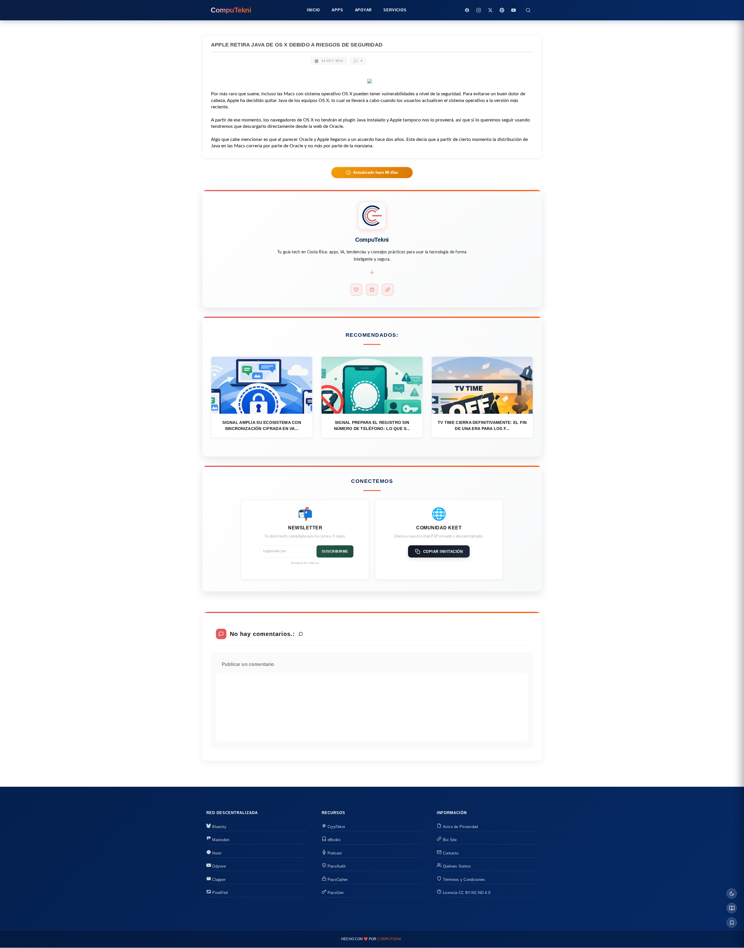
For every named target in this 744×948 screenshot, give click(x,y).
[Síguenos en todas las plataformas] (388, 290)
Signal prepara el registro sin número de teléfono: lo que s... (372, 425)
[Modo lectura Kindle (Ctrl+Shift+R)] (732, 908)
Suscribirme (335, 551)
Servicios (394, 10)
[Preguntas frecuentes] (372, 290)
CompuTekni (389, 939)
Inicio (313, 10)
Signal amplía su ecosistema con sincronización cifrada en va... (261, 425)
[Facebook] (467, 10)
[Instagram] (478, 10)
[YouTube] (513, 10)
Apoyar (363, 10)
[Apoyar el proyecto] (356, 290)
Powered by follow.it (305, 563)
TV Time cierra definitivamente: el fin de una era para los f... (482, 425)
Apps (337, 10)
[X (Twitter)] (490, 10)
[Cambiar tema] (732, 893)
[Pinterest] (502, 10)
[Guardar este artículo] (732, 922)
